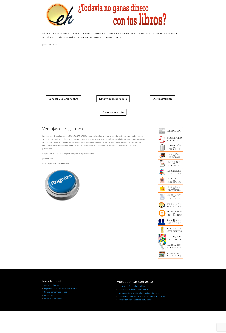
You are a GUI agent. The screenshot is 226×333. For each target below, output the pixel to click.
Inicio (45, 34)
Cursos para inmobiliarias (55, 292)
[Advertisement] (113, 68)
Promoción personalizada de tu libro (135, 299)
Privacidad (48, 295)
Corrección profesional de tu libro (133, 289)
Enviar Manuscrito (66, 37)
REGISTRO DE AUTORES (65, 34)
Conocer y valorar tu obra (63, 99)
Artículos (46, 37)
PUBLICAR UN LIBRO (88, 37)
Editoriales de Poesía (53, 298)
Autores (87, 34)
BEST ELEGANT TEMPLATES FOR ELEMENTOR (61, 308)
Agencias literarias (52, 285)
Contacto (119, 37)
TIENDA (108, 37)
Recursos (143, 34)
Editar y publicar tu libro (113, 99)
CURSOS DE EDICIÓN (164, 34)
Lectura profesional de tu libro (132, 286)
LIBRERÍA (98, 34)
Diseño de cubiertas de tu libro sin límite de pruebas (142, 296)
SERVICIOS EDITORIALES (120, 34)
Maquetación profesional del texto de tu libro (139, 293)
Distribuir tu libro (163, 99)
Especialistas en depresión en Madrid (60, 288)
